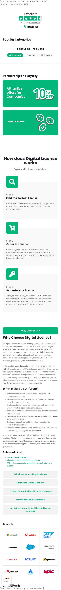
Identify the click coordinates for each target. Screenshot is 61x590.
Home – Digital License (16, 457)
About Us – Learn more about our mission (23, 460)
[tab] (15, 55)
